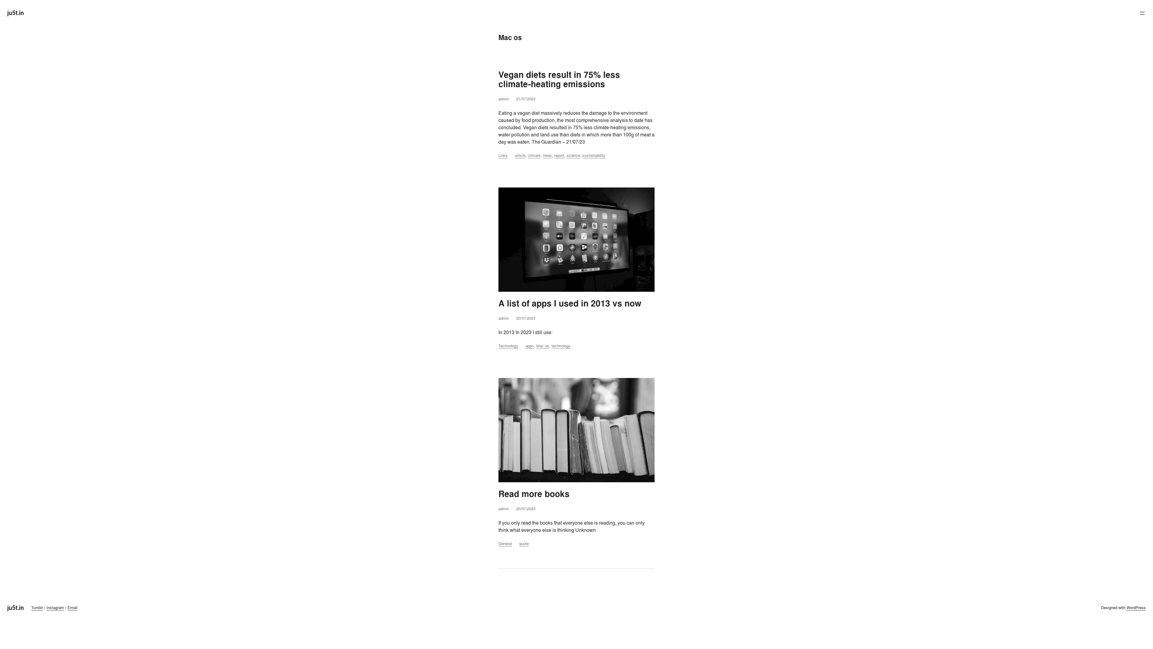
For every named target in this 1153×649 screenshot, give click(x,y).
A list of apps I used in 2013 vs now (569, 303)
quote (524, 543)
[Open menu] (1142, 13)
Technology (508, 346)
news (547, 155)
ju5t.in (15, 13)
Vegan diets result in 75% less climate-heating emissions (559, 79)
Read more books (534, 494)
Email (72, 607)
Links (503, 155)
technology (561, 346)
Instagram (55, 607)
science (573, 155)
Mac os (542, 346)
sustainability (594, 155)
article (520, 155)
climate (534, 155)
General (505, 543)
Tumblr (37, 607)
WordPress (1136, 607)
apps (529, 346)
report (559, 155)
